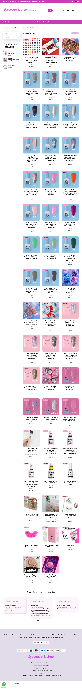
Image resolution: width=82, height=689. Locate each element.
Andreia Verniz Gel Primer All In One (50, 482)
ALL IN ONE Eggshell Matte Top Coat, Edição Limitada (31, 576)
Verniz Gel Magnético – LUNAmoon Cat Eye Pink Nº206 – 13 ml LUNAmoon (31, 159)
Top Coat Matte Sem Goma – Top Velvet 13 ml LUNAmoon (70, 419)
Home (6, 28)
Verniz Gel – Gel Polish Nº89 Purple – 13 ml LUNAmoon (70, 224)
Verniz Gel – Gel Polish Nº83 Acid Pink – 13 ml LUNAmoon (51, 192)
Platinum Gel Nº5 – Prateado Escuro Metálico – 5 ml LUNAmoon (50, 356)
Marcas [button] (7, 37)
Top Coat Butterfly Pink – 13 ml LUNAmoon (70, 387)
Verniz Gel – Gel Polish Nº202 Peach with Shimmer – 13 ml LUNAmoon (31, 192)
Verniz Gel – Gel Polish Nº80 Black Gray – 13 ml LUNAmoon (50, 290)
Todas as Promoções (43, 22)
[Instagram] (70, 1)
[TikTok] (73, 1)
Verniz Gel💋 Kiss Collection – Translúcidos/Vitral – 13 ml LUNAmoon (50, 59)
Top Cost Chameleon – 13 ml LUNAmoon (51, 418)
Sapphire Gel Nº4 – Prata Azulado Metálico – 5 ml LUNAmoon (70, 323)
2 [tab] (40, 620)
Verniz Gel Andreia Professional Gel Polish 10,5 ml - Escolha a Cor (31, 59)
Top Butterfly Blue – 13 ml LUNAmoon (31, 418)
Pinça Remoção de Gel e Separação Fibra (70, 515)
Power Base (11, 65)
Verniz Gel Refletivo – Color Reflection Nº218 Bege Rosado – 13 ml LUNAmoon (50, 92)
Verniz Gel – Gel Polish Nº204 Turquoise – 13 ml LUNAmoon (51, 158)
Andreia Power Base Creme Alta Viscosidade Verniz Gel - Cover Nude (70, 451)
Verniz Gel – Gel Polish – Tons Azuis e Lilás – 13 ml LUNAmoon (70, 290)
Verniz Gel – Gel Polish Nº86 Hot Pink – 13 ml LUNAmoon (50, 225)
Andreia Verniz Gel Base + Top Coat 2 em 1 (70, 482)
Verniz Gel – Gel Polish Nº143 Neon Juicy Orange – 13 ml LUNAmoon (70, 192)
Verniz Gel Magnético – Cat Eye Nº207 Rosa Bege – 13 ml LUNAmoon (70, 125)
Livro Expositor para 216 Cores (14, 52)
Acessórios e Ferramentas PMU (31, 454)
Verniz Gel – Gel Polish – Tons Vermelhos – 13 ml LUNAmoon (50, 323)
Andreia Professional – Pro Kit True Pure (31, 515)
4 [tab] (42, 620)
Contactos (7, 634)
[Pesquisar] (50, 10)
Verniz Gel (29, 33)
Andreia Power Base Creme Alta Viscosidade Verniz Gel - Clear (31, 483)
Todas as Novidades (29, 22)
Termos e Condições (18, 634)
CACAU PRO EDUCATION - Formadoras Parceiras (50, 637)
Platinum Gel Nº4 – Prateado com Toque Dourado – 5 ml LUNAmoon (70, 356)
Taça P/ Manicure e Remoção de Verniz (31, 546)
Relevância (74, 33)
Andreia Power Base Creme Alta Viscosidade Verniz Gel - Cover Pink (51, 451)
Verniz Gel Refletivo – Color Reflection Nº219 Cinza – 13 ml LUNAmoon (31, 92)
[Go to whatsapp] (4, 684)
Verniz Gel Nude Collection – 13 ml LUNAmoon (70, 58)
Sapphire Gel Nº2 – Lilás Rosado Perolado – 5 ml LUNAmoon (31, 356)
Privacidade (29, 634)
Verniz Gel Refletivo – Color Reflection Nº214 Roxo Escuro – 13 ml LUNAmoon (31, 125)
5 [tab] (43, 620)
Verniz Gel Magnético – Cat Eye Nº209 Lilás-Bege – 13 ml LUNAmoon (51, 125)
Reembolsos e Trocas (41, 634)
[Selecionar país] (77, 1)
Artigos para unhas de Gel (51, 519)
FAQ (58, 634)
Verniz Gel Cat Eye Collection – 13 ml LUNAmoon (50, 576)
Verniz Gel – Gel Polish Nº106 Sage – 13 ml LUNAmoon (51, 256)
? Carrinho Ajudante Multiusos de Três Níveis (14, 59)
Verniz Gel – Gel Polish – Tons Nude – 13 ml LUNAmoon (31, 322)
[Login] (63, 11)
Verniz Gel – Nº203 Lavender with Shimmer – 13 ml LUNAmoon (70, 158)
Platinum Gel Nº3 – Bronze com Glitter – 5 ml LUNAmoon (31, 387)
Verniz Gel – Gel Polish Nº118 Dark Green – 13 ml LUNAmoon (70, 257)
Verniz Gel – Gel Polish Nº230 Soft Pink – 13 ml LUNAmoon (31, 225)
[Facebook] (68, 1)
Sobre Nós (52, 634)
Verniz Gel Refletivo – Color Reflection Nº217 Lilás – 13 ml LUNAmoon (70, 92)
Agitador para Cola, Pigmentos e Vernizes (31, 450)
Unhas (31, 64)
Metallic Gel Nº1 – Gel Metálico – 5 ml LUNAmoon (50, 387)
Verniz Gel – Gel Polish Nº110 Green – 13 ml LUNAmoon (31, 256)
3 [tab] (41, 620)
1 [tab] (38, 620)
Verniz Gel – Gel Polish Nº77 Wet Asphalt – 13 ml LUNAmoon (31, 290)
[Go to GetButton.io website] (3, 687)
